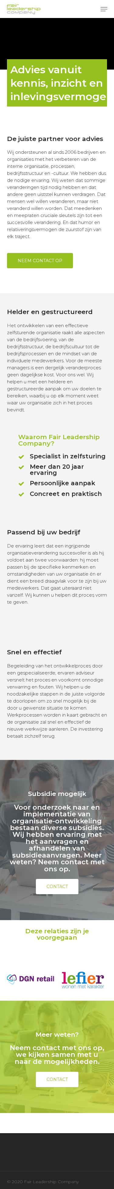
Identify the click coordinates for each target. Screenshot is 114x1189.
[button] (104, 9)
